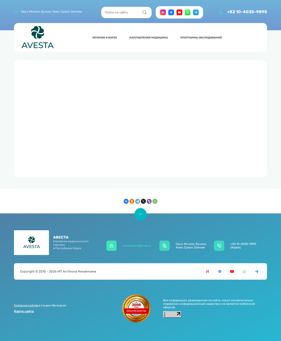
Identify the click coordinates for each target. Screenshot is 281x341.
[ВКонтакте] (126, 201)
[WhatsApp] (154, 201)
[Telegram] (137, 201)
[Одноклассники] (131, 201)
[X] (143, 201)
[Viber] (149, 201)
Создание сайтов (26, 305)
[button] (229, 15)
